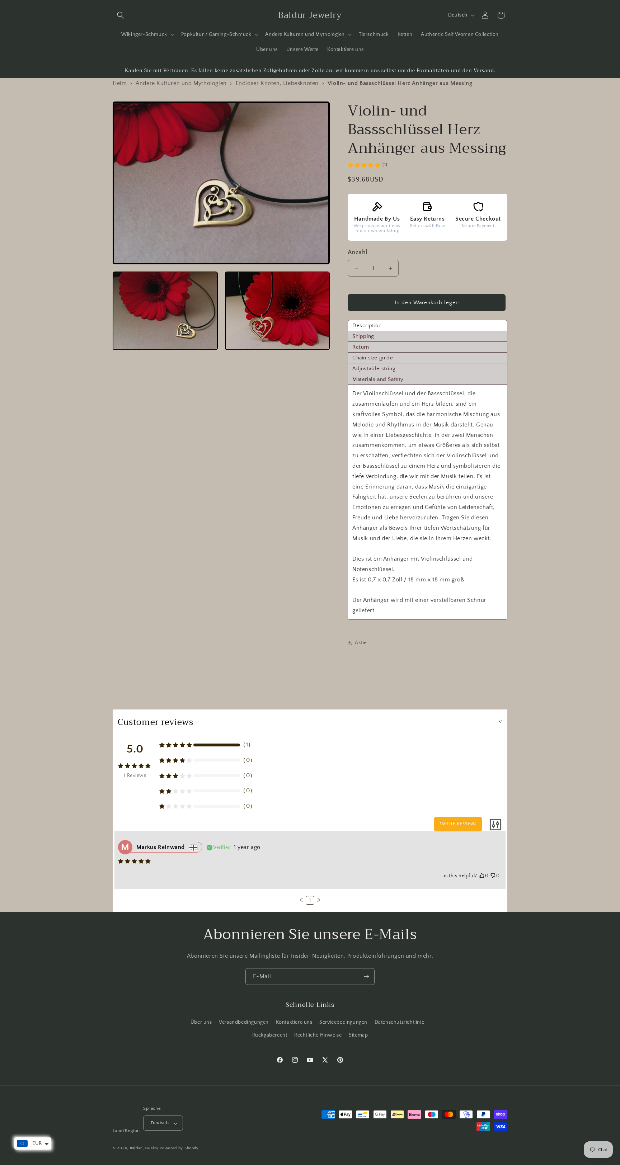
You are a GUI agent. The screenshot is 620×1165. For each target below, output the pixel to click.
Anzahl (357, 252)
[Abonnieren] (366, 976)
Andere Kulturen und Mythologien (181, 83)
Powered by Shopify (179, 1148)
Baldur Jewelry (144, 1148)
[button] (120, 15)
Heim (120, 83)
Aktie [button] (361, 643)
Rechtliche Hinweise (318, 1035)
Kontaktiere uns (294, 1022)
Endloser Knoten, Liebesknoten (277, 83)
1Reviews (135, 776)
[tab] (427, 325)
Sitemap (358, 1035)
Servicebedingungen (343, 1022)
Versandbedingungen (244, 1022)
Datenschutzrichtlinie (399, 1022)
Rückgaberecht (269, 1035)
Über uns (201, 1022)
